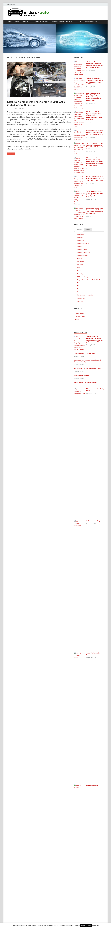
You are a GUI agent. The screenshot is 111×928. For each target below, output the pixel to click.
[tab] (79, 229)
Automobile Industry (83, 243)
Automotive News (82, 246)
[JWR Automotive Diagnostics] (79, 521)
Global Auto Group (82, 277)
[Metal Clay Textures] (79, 785)
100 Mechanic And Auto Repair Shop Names (87, 368)
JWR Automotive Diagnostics (95, 521)
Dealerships (80, 274)
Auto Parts (80, 237)
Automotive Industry (40, 21)
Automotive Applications (81, 375)
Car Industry (80, 261)
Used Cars (80, 301)
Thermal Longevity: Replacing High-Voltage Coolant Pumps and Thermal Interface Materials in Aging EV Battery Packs (94, 161)
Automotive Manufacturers (62, 21)
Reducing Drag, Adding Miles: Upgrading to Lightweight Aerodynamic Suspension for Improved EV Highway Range (94, 96)
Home (10, 21)
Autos (79, 21)
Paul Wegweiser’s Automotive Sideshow (85, 382)
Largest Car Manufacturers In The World (88, 280)
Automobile (80, 240)
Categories (79, 229)
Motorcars (80, 286)
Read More (10, 153)
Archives (87, 229)
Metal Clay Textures (92, 785)
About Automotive (21, 21)
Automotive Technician (83, 252)
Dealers (79, 270)
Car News (9, 99)
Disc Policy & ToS (80, 316)
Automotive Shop (82, 249)
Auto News (80, 234)
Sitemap (77, 319)
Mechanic (80, 283)
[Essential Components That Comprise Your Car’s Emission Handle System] (39, 79)
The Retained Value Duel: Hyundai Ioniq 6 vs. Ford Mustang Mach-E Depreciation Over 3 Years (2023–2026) (94, 115)
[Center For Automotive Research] (79, 653)
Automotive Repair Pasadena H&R (84, 353)
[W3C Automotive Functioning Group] (79, 389)
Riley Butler (22, 109)
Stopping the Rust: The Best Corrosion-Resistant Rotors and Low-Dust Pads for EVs (94, 132)
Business (79, 258)
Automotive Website (82, 255)
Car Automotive (91, 21)
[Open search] (103, 22)
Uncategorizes (81, 298)
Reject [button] (89, 925)
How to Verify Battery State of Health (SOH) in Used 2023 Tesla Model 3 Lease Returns (95, 178)
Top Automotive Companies (85, 295)
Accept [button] (83, 925)
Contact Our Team (80, 313)
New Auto (80, 289)
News (78, 292)
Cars (78, 267)
